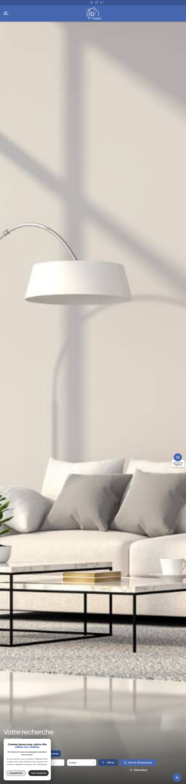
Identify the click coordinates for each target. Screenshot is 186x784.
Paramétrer (16, 773)
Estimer (54, 753)
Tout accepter (38, 773)
